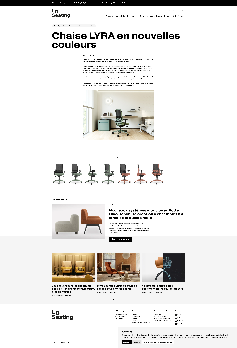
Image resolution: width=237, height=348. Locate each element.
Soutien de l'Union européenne (141, 322)
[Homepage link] (61, 13)
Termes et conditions (160, 316)
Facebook (180, 315)
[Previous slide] (56, 174)
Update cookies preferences (162, 320)
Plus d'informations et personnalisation (158, 342)
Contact (134, 315)
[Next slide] (181, 174)
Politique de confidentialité (162, 318)
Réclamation (158, 315)
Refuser (137, 342)
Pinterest (180, 321)
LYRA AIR (132, 86)
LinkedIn (179, 324)
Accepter (127, 342)
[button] (110, 16)
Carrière (134, 318)
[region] (118, 174)
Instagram (180, 318)
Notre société (136, 316)
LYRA (148, 60)
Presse (134, 320)
